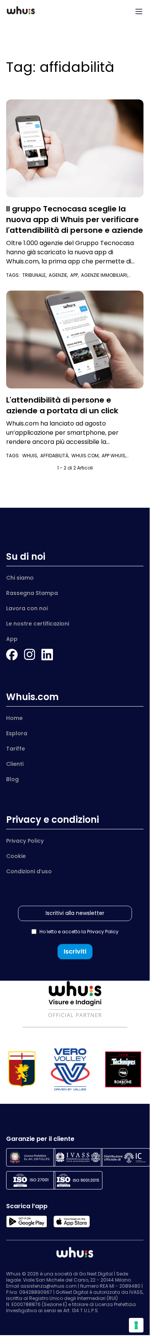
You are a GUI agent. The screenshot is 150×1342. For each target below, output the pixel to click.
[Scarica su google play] (26, 1221)
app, (75, 275)
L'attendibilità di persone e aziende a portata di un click (62, 405)
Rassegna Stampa (32, 593)
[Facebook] (12, 654)
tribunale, (35, 275)
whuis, (31, 455)
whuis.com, (86, 455)
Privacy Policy (25, 841)
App (12, 639)
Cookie (16, 856)
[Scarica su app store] (71, 1221)
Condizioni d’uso (29, 871)
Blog (12, 779)
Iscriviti (75, 951)
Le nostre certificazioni (37, 623)
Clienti (14, 764)
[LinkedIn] (47, 654)
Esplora (16, 733)
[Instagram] (29, 654)
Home (14, 718)
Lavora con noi (27, 608)
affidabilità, (55, 455)
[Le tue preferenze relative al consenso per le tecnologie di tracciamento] (136, 1325)
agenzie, (59, 275)
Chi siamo (20, 578)
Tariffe (15, 748)
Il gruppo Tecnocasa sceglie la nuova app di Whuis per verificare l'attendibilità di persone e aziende (74, 219)
